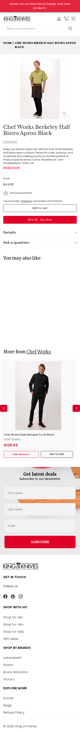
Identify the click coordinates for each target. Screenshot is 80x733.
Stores (8, 698)
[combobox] (40, 28)
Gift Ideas (10, 639)
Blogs (7, 705)
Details (9, 232)
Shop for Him (13, 624)
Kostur (8, 665)
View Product (15, 336)
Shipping (26, 201)
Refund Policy (13, 712)
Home (7, 43)
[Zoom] (64, 113)
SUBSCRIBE (40, 542)
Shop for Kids (13, 631)
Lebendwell (12, 657)
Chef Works (10, 141)
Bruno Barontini (15, 672)
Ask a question (16, 242)
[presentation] (3, 302)
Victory (9, 679)
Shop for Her (13, 617)
